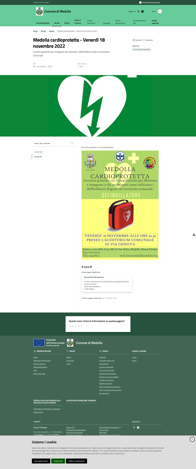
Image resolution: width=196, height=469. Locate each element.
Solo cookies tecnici (41, 461)
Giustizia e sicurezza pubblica (109, 377)
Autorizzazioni (104, 364)
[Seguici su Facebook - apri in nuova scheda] (138, 11)
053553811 (40, 434)
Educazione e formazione (107, 373)
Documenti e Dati (39, 373)
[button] (159, 11)
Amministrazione (44, 351)
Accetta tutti (58, 461)
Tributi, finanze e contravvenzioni (110, 390)
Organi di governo (39, 364)
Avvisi (68, 364)
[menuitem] (43, 23)
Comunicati (70, 360)
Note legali (103, 432)
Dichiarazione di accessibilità (108, 435)
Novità (43, 31)
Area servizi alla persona (94, 277)
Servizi (105, 351)
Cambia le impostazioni (76, 461)
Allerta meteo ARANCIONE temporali (81, 400)
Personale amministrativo (42, 360)
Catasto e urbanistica (106, 367)
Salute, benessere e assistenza (109, 387)
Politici (35, 357)
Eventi (134, 360)
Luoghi (134, 357)
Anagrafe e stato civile (106, 360)
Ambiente (102, 357)
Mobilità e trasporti (105, 383)
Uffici (35, 370)
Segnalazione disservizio (74, 432)
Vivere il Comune (139, 351)
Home (35, 31)
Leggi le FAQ (70, 427)
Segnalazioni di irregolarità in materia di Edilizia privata (46, 410)
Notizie (51, 31)
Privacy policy (103, 430)
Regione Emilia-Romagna (41, 2)
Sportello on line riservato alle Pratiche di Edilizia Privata (47, 401)
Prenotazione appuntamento (76, 430)
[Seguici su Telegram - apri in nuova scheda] (142, 11)
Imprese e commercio (106, 380)
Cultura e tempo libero (106, 370)
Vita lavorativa (104, 393)
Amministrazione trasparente (109, 427)
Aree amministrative (40, 367)
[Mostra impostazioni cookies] (194, 234)
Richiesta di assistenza (74, 435)
